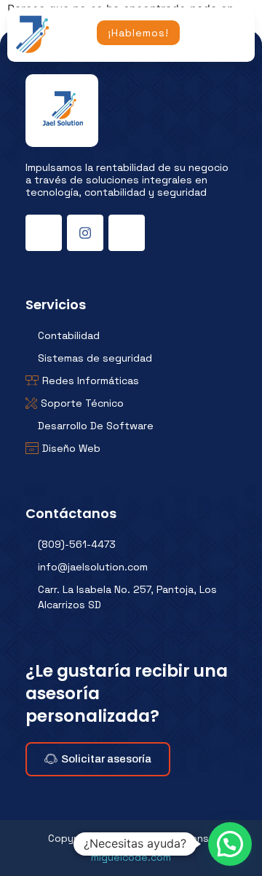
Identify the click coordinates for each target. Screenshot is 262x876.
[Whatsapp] (126, 233)
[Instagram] (85, 233)
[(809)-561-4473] (131, 544)
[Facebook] (43, 233)
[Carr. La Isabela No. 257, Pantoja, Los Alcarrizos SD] (131, 597)
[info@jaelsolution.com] (131, 567)
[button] (230, 844)
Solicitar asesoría (106, 759)
